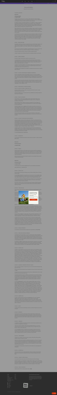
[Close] (37, 191)
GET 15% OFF (33, 199)
